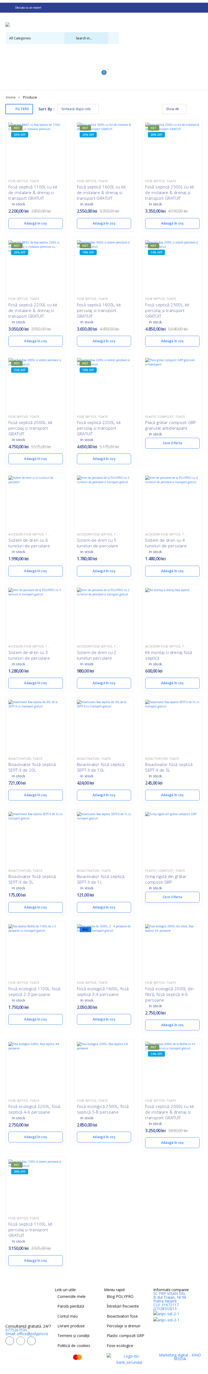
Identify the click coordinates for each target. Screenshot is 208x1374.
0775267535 (16, 1329)
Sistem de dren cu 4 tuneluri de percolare (166, 542)
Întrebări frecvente (123, 1306)
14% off (156, 252)
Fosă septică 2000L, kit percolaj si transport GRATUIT (30, 428)
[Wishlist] (101, 57)
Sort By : (46, 108)
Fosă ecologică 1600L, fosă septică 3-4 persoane (103, 991)
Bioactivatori (19, 758)
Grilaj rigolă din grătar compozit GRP (165, 879)
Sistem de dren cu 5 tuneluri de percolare (97, 542)
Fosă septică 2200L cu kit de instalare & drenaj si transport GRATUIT (32, 310)
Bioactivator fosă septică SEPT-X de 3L (32, 879)
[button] (104, 83)
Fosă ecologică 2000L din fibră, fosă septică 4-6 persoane (169, 994)
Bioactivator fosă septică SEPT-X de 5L (169, 767)
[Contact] (8, 49)
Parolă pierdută (70, 1306)
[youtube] (31, 1340)
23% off (19, 135)
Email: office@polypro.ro (26, 1333)
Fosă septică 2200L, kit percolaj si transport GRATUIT (99, 428)
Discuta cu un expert (28, 7)
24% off (88, 135)
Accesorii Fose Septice (26, 534)
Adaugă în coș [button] (35, 223)
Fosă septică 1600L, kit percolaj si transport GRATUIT (99, 310)
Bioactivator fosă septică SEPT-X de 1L (100, 879)
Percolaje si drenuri (123, 1325)
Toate (34, 181)
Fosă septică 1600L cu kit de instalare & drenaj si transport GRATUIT (101, 192)
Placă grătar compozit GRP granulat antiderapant (170, 425)
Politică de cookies (73, 1345)
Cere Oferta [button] (172, 443)
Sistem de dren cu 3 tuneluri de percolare (29, 655)
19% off (88, 252)
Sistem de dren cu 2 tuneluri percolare (96, 655)
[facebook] (9, 1340)
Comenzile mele (71, 1296)
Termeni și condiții (73, 1335)
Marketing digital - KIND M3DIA (180, 1356)
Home (11, 97)
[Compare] (101, 65)
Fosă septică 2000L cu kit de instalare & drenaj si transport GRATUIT (169, 1112)
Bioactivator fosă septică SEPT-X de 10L (100, 767)
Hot (17, 128)
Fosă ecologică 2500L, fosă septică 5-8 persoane (103, 1109)
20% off (156, 135)
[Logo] (102, 25)
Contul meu (67, 1316)
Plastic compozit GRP (125, 1335)
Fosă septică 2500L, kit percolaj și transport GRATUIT (167, 310)
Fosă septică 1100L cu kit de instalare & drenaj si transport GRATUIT (32, 192)
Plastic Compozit (159, 417)
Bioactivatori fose (122, 1316)
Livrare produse (71, 1325)
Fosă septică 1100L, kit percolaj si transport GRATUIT (30, 1229)
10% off (88, 370)
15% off (19, 370)
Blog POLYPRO (120, 1296)
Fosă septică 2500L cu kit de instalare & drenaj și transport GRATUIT (169, 192)
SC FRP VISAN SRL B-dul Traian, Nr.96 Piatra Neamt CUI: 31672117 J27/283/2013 (169, 1301)
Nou (85, 929)
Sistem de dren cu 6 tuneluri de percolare (29, 542)
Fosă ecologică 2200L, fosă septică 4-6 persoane (34, 1109)
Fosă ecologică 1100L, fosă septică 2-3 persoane (34, 991)
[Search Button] (113, 38)
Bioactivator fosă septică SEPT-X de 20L (32, 767)
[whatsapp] (20, 1340)
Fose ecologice (120, 1345)
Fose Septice (18, 181)
